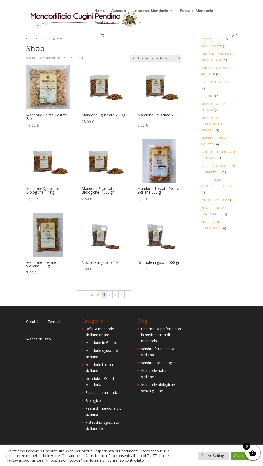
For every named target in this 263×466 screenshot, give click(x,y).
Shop (42, 38)
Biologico (93, 400)
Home (100, 10)
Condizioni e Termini (43, 321)
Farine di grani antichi (102, 392)
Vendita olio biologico (159, 362)
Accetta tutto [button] (243, 455)
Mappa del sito (38, 339)
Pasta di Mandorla (196, 10)
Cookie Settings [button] (213, 455)
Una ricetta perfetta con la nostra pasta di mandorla (161, 334)
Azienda (118, 10)
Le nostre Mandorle (150, 10)
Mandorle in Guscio (101, 342)
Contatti (129, 23)
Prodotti (102, 23)
